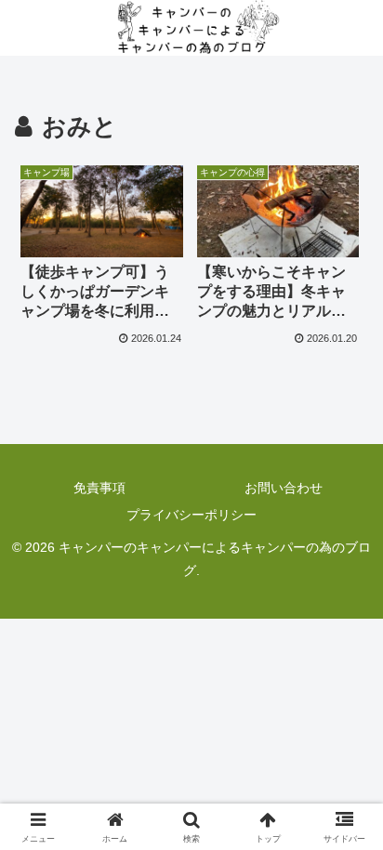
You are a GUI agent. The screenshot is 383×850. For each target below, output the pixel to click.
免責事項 (99, 487)
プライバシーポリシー (191, 514)
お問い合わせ (283, 487)
